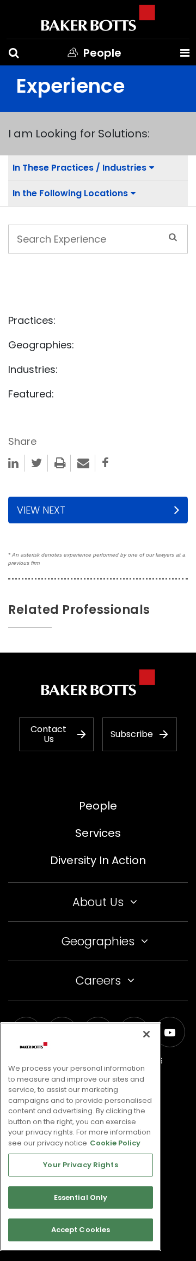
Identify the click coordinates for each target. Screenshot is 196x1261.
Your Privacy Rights (80, 1165)
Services (98, 833)
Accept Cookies (81, 1229)
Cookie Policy (115, 1143)
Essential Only (81, 1197)
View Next (41, 510)
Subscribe (132, 734)
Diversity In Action (98, 860)
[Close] (146, 1034)
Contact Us (48, 734)
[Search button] (14, 53)
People (98, 805)
